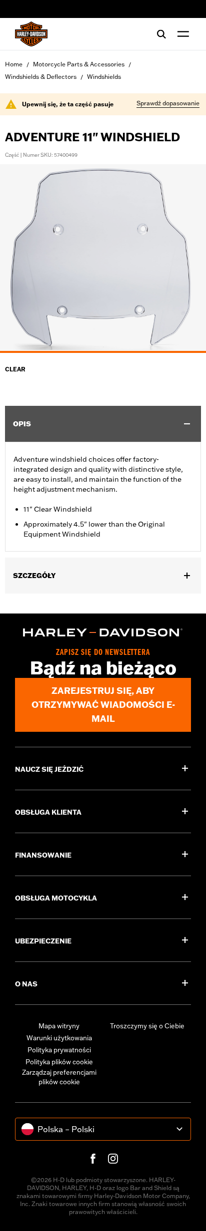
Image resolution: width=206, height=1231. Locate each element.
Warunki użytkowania (59, 1038)
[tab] (103, 352)
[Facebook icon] (93, 1159)
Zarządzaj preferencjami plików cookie (59, 1077)
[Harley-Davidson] (103, 632)
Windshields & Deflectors (40, 76)
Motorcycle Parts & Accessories (78, 64)
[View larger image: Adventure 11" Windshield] (103, 257)
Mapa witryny (59, 1026)
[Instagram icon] (113, 1159)
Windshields (104, 76)
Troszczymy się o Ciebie (147, 1026)
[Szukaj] (161, 33)
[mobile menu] (181, 34)
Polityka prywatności (59, 1050)
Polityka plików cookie (59, 1062)
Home (13, 64)
